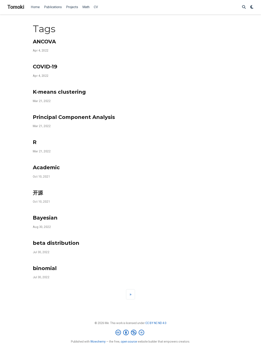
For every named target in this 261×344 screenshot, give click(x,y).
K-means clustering (59, 92)
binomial (45, 268)
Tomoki (15, 7)
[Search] (244, 7)
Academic (46, 167)
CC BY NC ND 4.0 (155, 323)
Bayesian (45, 218)
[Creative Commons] (130, 332)
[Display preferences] (252, 7)
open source (129, 341)
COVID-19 (45, 67)
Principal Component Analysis (74, 117)
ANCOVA (44, 41)
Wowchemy (98, 341)
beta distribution (56, 243)
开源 (38, 193)
